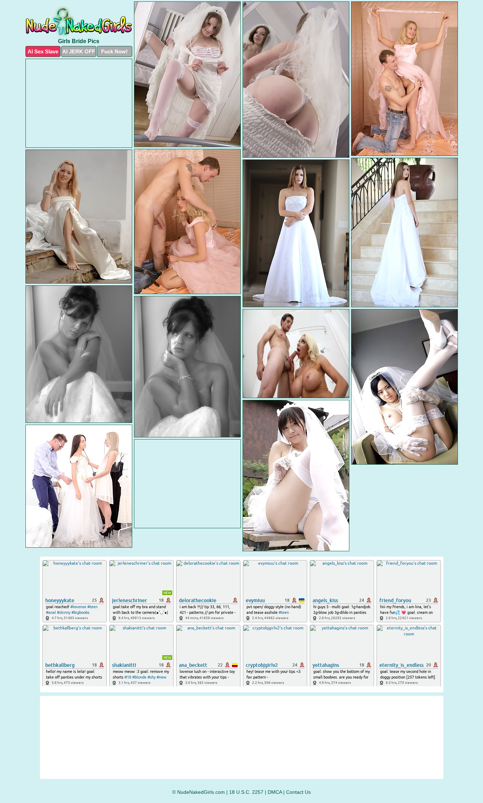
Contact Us (298, 792)
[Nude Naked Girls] (78, 21)
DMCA (275, 792)
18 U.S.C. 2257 (246, 792)
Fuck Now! (114, 51)
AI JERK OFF (78, 51)
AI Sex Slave (43, 51)
